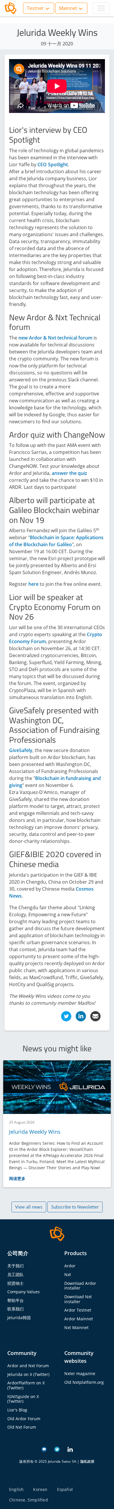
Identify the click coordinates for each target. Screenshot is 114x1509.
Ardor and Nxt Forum (28, 1365)
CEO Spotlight (52, 164)
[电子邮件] (95, 1015)
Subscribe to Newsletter (75, 1207)
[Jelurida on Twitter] (57, 1448)
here (33, 584)
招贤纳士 (15, 1283)
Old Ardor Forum (23, 1418)
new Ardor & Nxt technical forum (55, 338)
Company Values (23, 1291)
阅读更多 (17, 1178)
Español (65, 1489)
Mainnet (68, 8)
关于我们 (15, 1266)
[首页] (10, 8)
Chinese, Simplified (28, 1500)
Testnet (35, 8)
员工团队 (15, 1274)
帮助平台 (15, 1300)
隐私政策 (87, 1461)
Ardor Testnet (77, 1310)
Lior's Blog (17, 1410)
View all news (28, 1207)
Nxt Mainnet (76, 1327)
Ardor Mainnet (78, 1319)
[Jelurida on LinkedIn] (70, 1448)
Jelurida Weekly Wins (35, 1131)
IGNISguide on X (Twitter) (23, 1399)
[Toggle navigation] (101, 8)
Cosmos (85, 889)
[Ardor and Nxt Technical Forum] (44, 1448)
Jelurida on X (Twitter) (28, 1374)
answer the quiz (69, 473)
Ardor (69, 1266)
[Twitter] (66, 1015)
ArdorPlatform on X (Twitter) (26, 1385)
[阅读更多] (57, 1087)
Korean (40, 1489)
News (15, 896)
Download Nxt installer (78, 1299)
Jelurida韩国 (19, 1317)
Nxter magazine (79, 1373)
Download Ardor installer (80, 1285)
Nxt (67, 1274)
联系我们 (15, 1309)
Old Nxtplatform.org (84, 1382)
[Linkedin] (81, 1015)
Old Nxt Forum (21, 1427)
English (16, 1489)
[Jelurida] (57, 1233)
